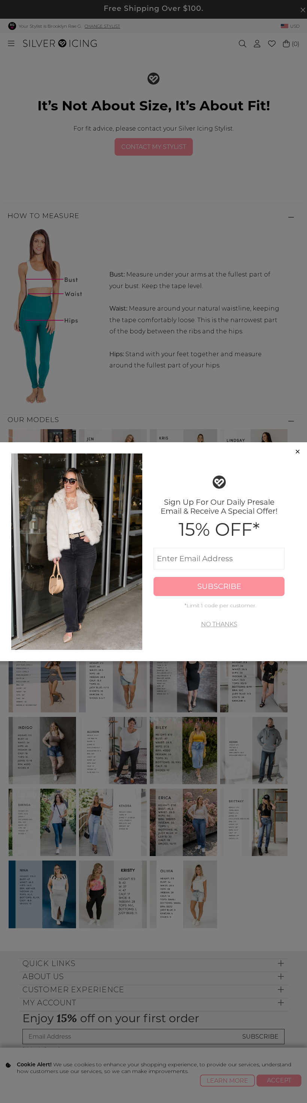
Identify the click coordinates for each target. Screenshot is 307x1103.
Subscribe (219, 586)
